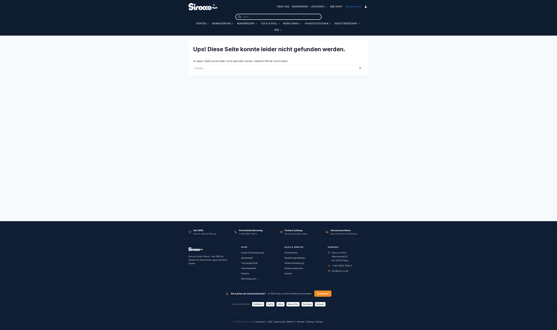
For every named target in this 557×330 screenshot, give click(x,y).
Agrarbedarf (246, 23)
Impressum (260, 322)
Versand (300, 322)
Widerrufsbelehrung (294, 263)
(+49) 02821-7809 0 (342, 265)
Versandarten (291, 252)
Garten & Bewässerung (252, 252)
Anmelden (323, 293)
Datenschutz (279, 322)
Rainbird (245, 273)
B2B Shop (336, 6)
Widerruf (291, 322)
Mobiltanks (291, 23)
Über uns (283, 6)
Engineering (300, 6)
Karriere (288, 273)
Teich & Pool (269, 23)
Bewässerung (221, 23)
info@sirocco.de (340, 271)
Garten (201, 23)
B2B (276, 29)
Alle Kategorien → (250, 278)
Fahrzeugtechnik (317, 23)
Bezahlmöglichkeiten (294, 257)
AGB (270, 322)
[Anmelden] (366, 7)
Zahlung (310, 322)
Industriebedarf (345, 23)
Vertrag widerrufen (293, 268)
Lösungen (317, 6)
